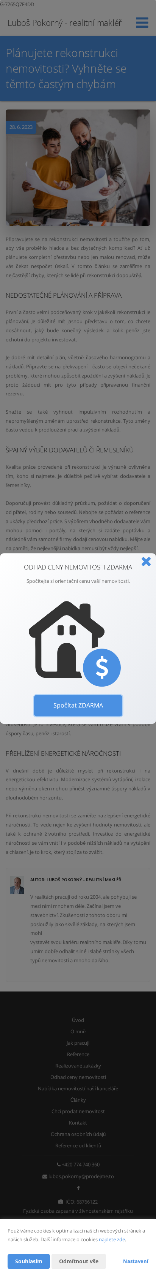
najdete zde (112, 1239)
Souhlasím (28, 1261)
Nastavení (135, 1261)
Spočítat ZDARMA (78, 705)
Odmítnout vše (78, 1261)
